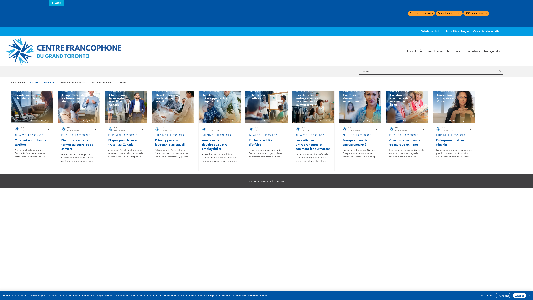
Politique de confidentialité (255, 295)
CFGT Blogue (18, 82)
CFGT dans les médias (102, 82)
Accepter (519, 295)
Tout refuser (503, 295)
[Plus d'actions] (49, 129)
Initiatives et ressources (42, 82)
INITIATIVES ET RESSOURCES (29, 135)
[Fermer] (529, 295)
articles (122, 82)
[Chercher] (500, 71)
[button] (431, 51)
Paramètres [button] (487, 295)
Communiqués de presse (72, 82)
